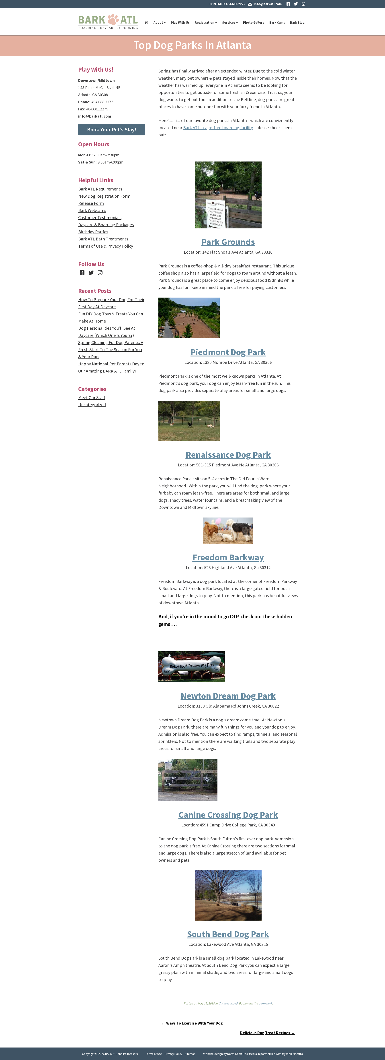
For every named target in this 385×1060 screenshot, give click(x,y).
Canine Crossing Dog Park (228, 814)
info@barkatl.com (268, 4)
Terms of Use (153, 1054)
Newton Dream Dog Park (228, 695)
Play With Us (180, 22)
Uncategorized (228, 1003)
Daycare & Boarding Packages (106, 224)
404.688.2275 (235, 4)
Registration (204, 22)
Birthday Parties (93, 231)
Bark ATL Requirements (100, 189)
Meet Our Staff (91, 397)
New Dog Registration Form (104, 196)
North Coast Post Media (242, 1054)
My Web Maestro (292, 1054)
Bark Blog (297, 22)
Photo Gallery (253, 22)
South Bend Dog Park (228, 934)
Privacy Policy (173, 1054)
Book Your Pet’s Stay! (111, 129)
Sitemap (190, 1054)
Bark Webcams (92, 210)
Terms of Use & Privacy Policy (105, 246)
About (158, 22)
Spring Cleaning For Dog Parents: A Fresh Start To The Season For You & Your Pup (110, 349)
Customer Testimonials (99, 217)
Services (228, 22)
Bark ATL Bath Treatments (103, 239)
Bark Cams (277, 22)
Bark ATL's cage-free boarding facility (218, 127)
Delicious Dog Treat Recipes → (267, 1032)
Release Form (91, 203)
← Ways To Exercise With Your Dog (192, 1023)
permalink (265, 1003)
